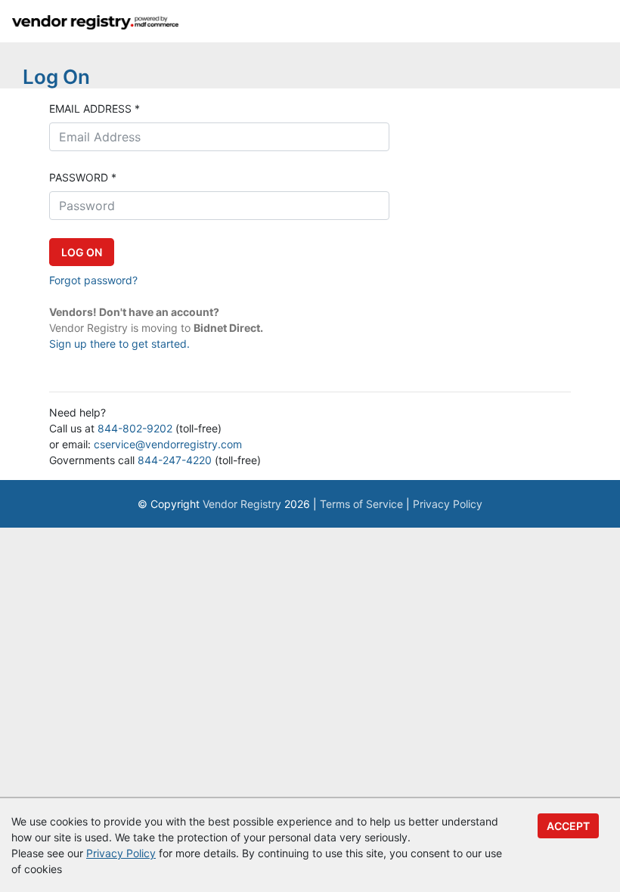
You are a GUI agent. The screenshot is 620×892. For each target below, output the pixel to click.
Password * (82, 177)
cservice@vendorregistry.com (168, 444)
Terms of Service (361, 503)
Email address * (94, 108)
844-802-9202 (135, 428)
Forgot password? (93, 280)
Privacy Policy (447, 503)
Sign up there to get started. (119, 343)
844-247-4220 (175, 460)
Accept (568, 825)
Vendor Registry (242, 503)
